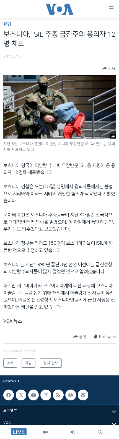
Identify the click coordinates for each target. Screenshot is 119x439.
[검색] (100, 432)
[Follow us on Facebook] (8, 395)
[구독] (83, 395)
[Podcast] (70, 395)
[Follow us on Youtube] (33, 395)
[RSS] (58, 395)
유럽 (7, 24)
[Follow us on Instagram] (45, 395)
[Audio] (72, 432)
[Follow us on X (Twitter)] (21, 395)
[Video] (45, 432)
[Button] (109, 68)
